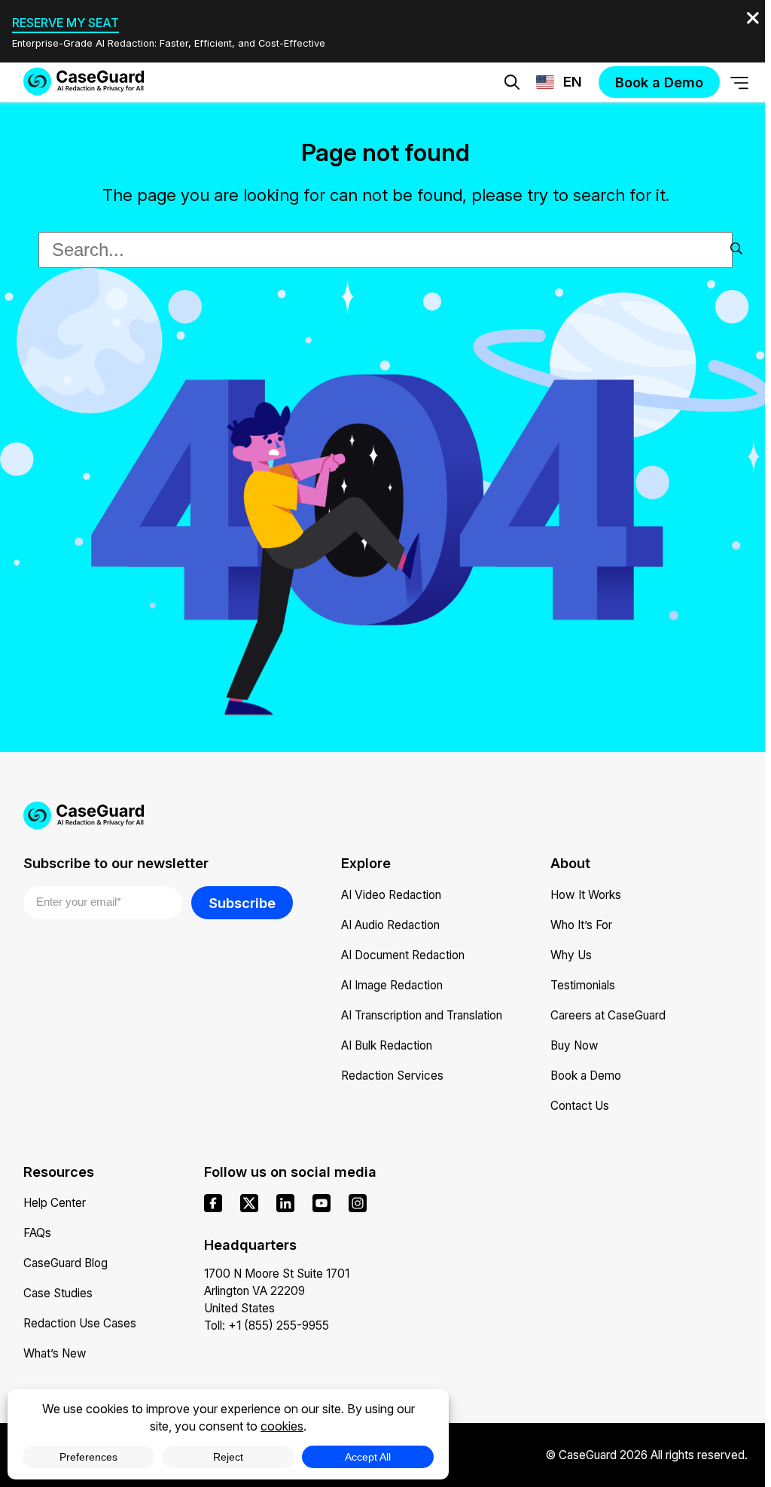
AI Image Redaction (392, 985)
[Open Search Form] (512, 82)
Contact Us (579, 1105)
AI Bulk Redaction (386, 1045)
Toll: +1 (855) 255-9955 (266, 1325)
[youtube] (321, 1203)
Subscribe (242, 902)
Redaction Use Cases (79, 1323)
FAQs (37, 1233)
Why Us (571, 955)
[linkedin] (285, 1203)
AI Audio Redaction (390, 925)
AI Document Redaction (403, 955)
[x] (249, 1203)
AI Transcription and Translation (421, 1015)
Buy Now (574, 1045)
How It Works (585, 895)
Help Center (54, 1203)
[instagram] (358, 1203)
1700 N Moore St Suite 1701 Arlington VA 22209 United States (276, 1290)
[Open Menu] (739, 82)
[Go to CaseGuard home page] (83, 81)
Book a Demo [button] (479, 129)
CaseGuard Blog (65, 1263)
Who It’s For (581, 925)
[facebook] (213, 1203)
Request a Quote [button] (292, 129)
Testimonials (582, 985)
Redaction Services (392, 1075)
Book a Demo (585, 1075)
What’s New (55, 1353)
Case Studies (58, 1293)
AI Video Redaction (391, 895)
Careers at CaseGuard (608, 1015)
